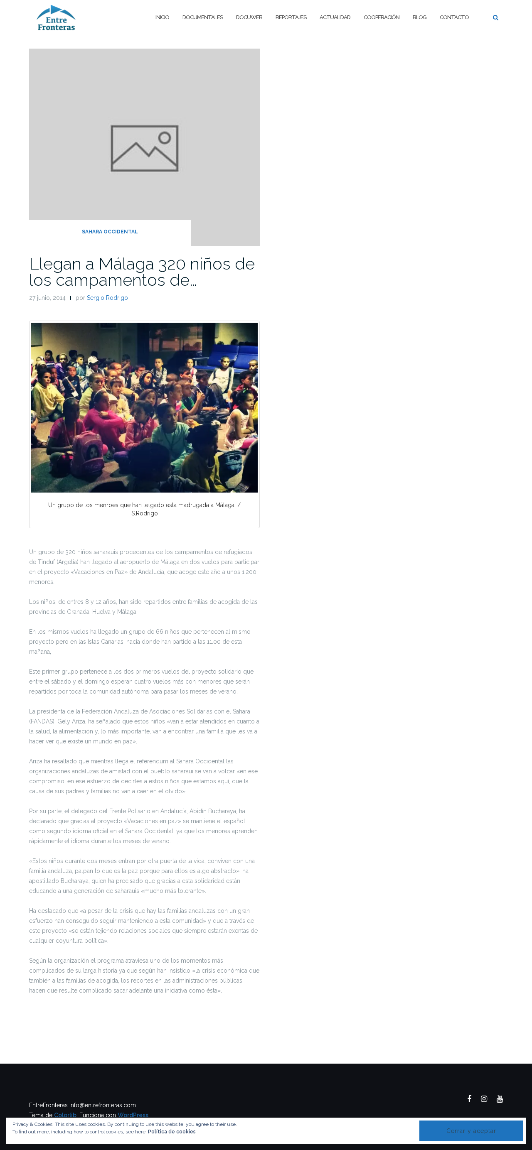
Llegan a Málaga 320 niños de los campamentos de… (142, 271)
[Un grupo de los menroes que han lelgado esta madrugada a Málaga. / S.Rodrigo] (144, 408)
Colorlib (65, 1115)
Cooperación (381, 17)
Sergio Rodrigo (107, 297)
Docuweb (249, 17)
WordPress (133, 1115)
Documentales (202, 17)
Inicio (162, 17)
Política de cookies (172, 1132)
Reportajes (291, 17)
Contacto (454, 17)
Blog (419, 17)
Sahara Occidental (110, 232)
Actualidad (335, 17)
